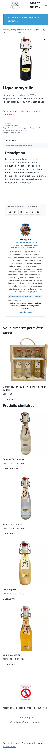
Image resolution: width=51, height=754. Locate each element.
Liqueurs (14, 125)
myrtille (33, 159)
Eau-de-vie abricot (12, 524)
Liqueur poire (9, 590)
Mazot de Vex (15, 133)
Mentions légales (25, 717)
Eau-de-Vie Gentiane (13, 459)
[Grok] (38, 212)
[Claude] (20, 212)
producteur (29, 128)
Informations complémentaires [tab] (19, 145)
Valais (13, 130)
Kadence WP (9, 746)
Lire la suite (9, 399)
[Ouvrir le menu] (45, 5)
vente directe (21, 130)
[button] (45, 39)
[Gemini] (32, 212)
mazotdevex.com (25, 312)
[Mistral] (26, 212)
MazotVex (25, 239)
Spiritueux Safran (11, 655)
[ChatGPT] (9, 212)
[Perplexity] (15, 212)
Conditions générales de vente (25, 722)
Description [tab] (10, 140)
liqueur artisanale (18, 128)
